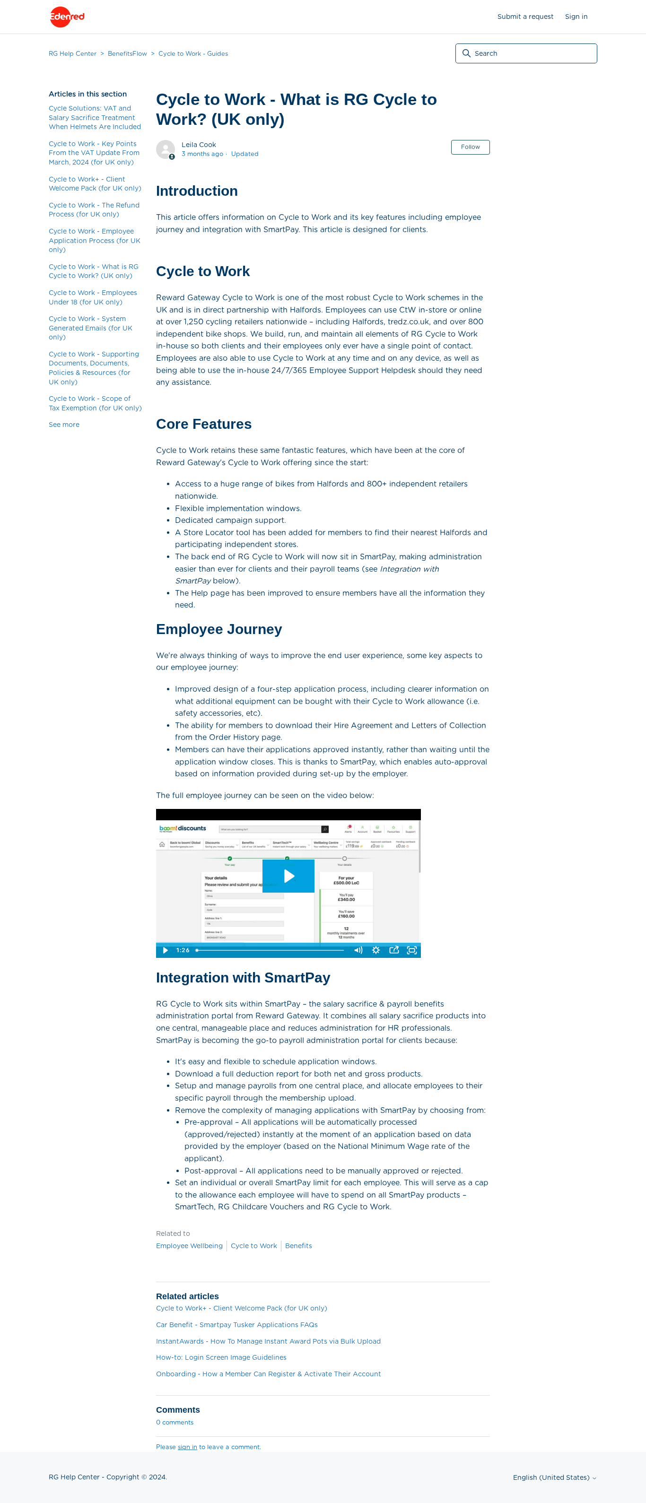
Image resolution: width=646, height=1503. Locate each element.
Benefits (298, 1246)
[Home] (67, 17)
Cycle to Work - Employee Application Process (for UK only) (94, 240)
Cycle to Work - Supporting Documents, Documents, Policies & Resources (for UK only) (94, 368)
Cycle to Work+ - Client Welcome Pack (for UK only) (95, 183)
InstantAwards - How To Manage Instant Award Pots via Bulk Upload (268, 1341)
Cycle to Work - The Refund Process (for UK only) (94, 209)
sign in (187, 1447)
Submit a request (526, 16)
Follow (470, 146)
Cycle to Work (254, 1246)
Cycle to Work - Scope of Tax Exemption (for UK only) (95, 403)
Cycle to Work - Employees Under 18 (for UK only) (93, 297)
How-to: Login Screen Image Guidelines (221, 1357)
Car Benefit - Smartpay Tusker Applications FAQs (237, 1325)
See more (64, 424)
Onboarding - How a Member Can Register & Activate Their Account (268, 1374)
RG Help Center (72, 53)
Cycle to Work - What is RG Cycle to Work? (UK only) (94, 271)
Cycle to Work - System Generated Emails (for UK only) (90, 328)
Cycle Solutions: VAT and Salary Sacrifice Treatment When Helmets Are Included (95, 117)
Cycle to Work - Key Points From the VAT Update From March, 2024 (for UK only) (94, 153)
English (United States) (552, 1477)
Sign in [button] (576, 16)
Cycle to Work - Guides (193, 53)
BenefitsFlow (127, 53)
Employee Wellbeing (189, 1246)
